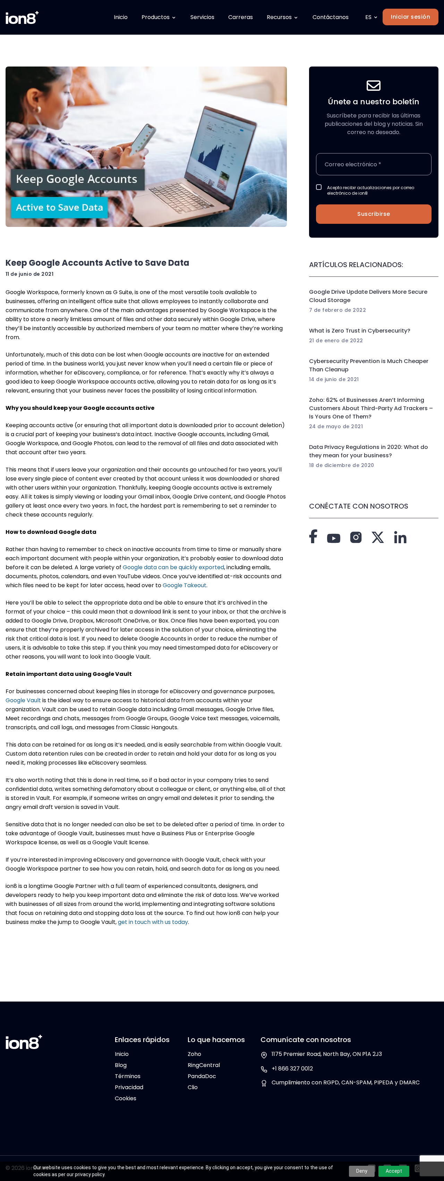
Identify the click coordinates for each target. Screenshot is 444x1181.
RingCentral (204, 1065)
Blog (121, 1065)
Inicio (122, 1054)
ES (368, 17)
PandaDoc (202, 1076)
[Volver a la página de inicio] (22, 17)
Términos (127, 1076)
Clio (193, 1087)
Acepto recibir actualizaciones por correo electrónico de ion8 (370, 190)
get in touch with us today (153, 922)
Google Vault (23, 700)
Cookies (125, 1098)
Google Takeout (184, 585)
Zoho (194, 1054)
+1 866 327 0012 (292, 1069)
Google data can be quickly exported (173, 567)
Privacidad (129, 1087)
